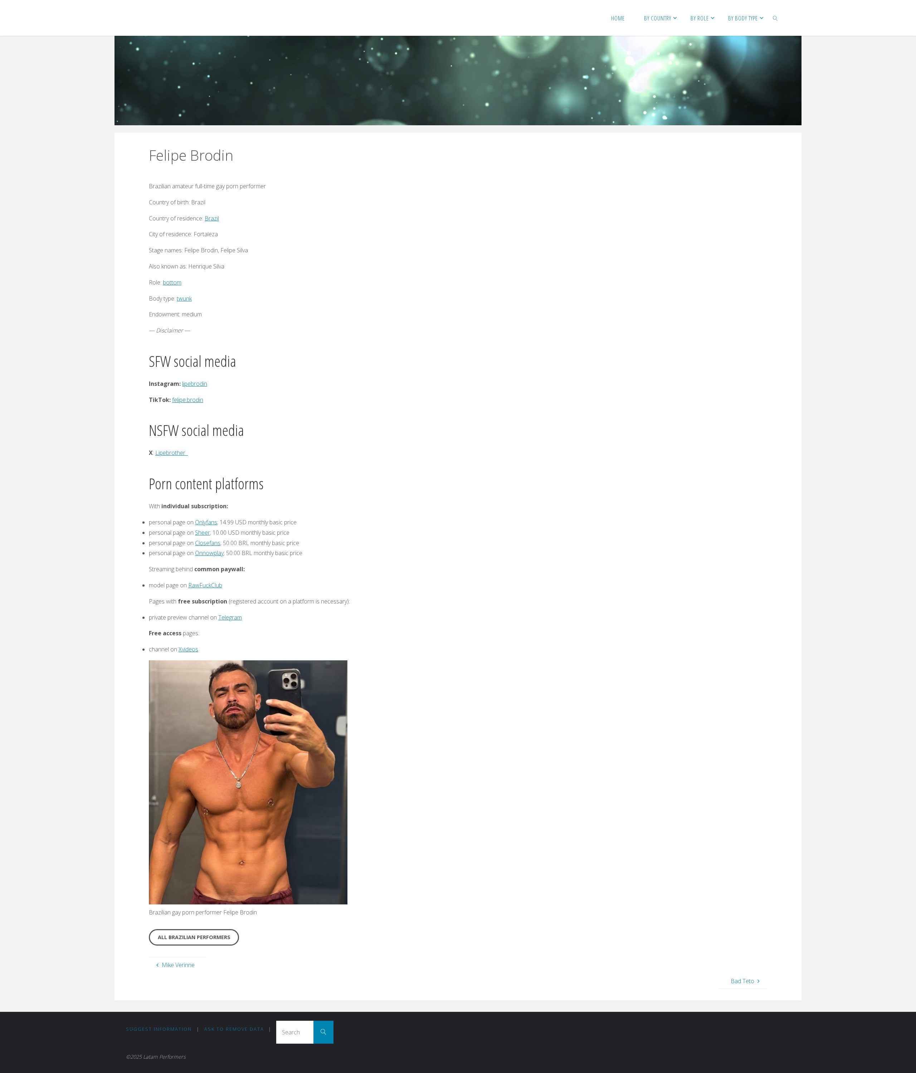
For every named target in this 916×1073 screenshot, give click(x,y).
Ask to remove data (234, 1029)
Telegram (230, 617)
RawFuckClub (205, 585)
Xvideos (188, 649)
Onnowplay (209, 553)
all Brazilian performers (194, 937)
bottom (172, 282)
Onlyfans (206, 522)
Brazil (212, 218)
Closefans (207, 543)
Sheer (202, 532)
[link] (775, 18)
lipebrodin (194, 384)
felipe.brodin (187, 400)
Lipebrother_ (171, 453)
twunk (184, 298)
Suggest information (159, 1029)
